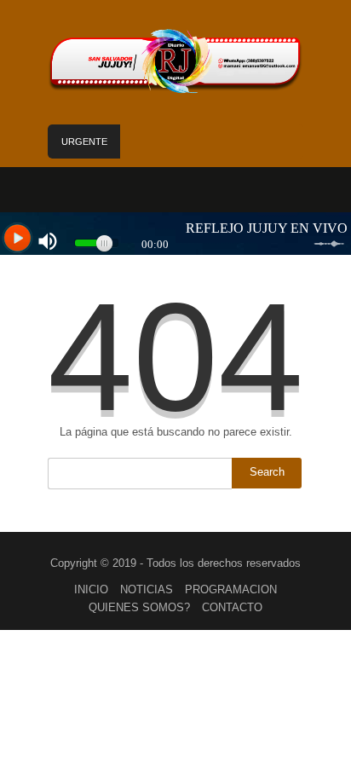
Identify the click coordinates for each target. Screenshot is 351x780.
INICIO (91, 589)
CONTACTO (232, 607)
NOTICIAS (146, 589)
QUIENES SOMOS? (139, 607)
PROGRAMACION (231, 589)
